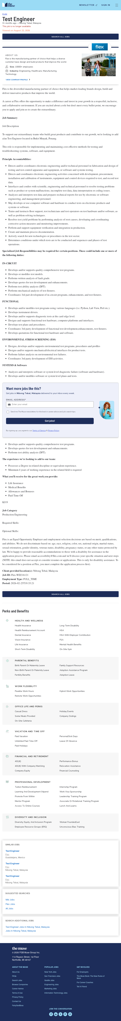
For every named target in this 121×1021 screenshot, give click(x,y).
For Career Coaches (85, 982)
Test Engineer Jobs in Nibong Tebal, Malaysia (28, 927)
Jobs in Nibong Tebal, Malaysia (21, 930)
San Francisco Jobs (52, 976)
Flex (4, 14)
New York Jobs (50, 972)
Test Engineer (12, 863)
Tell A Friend (82, 986)
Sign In (105, 5)
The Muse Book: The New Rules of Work (90, 977)
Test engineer (12, 851)
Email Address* (16, 399)
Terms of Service (39, 430)
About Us (15, 972)
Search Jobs (17, 980)
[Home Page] (9, 5)
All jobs (9, 908)
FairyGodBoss (17, 1005)
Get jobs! (50, 421)
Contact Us (16, 1001)
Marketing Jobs (50, 988)
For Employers (82, 972)
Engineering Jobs (51, 984)
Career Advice (18, 988)
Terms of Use (17, 992)
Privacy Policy (53, 430)
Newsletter (86, 5)
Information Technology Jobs (55, 992)
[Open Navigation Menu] (117, 5)
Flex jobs (10, 904)
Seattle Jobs (49, 980)
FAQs (14, 976)
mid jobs (10, 899)
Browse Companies (20, 984)
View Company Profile (17, 80)
